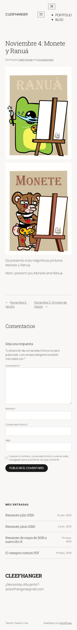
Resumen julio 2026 (19, 515)
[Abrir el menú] (41, 14)
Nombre (10, 408)
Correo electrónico (16, 424)
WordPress (65, 623)
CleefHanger (16, 14)
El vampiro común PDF (22, 553)
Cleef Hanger (25, 59)
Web (7, 440)
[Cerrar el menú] (51, 6)
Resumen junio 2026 (20, 526)
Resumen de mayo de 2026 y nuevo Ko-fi (26, 540)
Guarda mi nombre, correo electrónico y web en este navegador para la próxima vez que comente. (38, 457)
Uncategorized (45, 59)
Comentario (12, 365)
